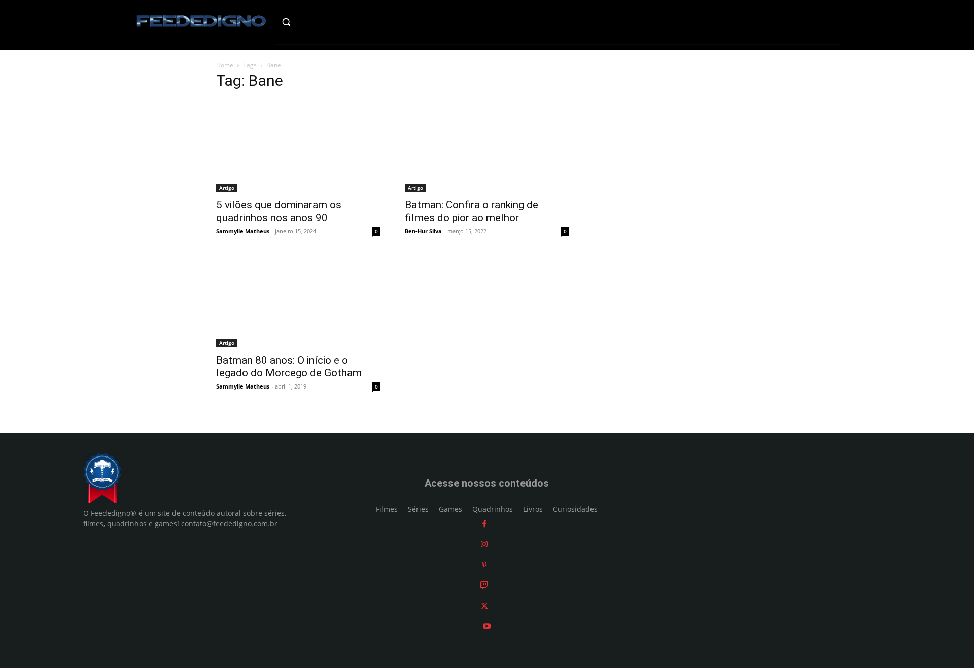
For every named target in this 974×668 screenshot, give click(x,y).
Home (224, 65)
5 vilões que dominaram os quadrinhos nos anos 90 (278, 211)
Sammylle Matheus (242, 231)
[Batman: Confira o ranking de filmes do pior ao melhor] (487, 146)
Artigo (226, 187)
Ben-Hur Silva (423, 231)
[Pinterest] (484, 564)
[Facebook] (484, 523)
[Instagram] (484, 544)
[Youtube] (487, 626)
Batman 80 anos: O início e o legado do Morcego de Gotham (289, 366)
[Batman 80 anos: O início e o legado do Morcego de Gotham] (298, 302)
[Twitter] (484, 606)
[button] (307, 22)
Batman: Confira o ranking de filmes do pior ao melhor (471, 211)
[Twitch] (484, 585)
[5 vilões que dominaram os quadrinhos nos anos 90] (298, 146)
